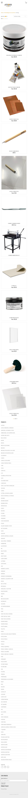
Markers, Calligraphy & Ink (7, 578)
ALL (7, 18)
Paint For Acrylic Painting (6, 613)
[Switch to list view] (6, 16)
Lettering (3, 561)
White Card (3, 757)
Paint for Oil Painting (5, 619)
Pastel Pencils (4, 639)
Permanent (3, 659)
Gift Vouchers (4, 528)
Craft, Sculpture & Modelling (7, 485)
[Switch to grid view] (5, 16)
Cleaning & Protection (6, 475)
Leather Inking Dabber (14, 381)
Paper (2, 631)
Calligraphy (3, 455)
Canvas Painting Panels (6, 463)
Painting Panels (4, 624)
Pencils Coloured (5, 651)
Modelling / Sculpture (6, 588)
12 (3, 18)
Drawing (3, 498)
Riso (2, 684)
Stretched (3, 722)
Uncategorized (4, 739)
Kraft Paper (3, 556)
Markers (3, 573)
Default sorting (17, 16)
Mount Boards (4, 591)
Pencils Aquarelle (5, 646)
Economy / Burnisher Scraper (14, 223)
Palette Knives (4, 626)
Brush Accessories (5, 445)
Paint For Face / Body (5, 616)
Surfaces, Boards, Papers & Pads (8, 727)
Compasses (3, 483)
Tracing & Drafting (5, 737)
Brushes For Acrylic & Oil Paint (8, 450)
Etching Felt (14, 285)
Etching (2, 513)
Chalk (2, 468)
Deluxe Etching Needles (14, 151)
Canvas (2, 458)
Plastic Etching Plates (14, 413)
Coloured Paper (4, 480)
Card (2, 465)
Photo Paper (4, 661)
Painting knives (4, 621)
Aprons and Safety (5, 435)
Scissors (3, 694)
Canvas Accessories (5, 460)
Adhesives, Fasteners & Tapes (7, 430)
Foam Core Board (5, 520)
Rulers (2, 689)
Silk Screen (3, 712)
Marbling (3, 571)
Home (2, 12)
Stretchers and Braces (6, 724)
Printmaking (3, 676)
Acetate (2, 425)
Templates (3, 734)
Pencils (2, 644)
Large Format (4, 558)
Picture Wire (4, 666)
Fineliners (3, 518)
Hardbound (3, 543)
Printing (3, 674)
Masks (2, 581)
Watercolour (4, 747)
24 (5, 18)
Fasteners (3, 515)
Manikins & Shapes (5, 568)
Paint (2, 611)
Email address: (4, 778)
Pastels (2, 641)
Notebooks (3, 601)
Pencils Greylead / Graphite (7, 654)
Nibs (2, 596)
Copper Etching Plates (14, 119)
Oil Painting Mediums (5, 606)
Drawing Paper (4, 503)
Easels (2, 508)
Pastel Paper (4, 636)
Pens (2, 656)
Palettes (3, 629)
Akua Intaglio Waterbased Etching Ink (14, 55)
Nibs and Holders (5, 598)
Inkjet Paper (4, 551)
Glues (2, 531)
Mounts (2, 593)
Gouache (3, 533)
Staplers (3, 719)
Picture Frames (4, 664)
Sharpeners (3, 706)
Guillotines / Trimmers (6, 541)
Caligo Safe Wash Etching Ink (14, 87)
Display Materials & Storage (7, 495)
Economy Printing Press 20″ (14, 255)
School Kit (3, 691)
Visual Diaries (4, 742)
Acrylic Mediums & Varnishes (7, 427)
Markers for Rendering (6, 576)
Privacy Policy (4, 789)
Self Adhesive (4, 701)
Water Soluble (4, 744)
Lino (2, 566)
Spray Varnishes (4, 717)
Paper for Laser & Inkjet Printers (8, 634)
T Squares (3, 729)
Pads (2, 608)
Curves (2, 490)
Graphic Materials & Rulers (7, 536)
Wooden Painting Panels (6, 759)
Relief (2, 681)
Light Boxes (3, 563)
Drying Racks (4, 505)
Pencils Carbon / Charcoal (7, 649)
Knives (2, 553)
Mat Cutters (3, 583)
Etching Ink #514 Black (14, 317)
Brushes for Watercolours (7, 453)
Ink (1, 548)
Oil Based (3, 603)
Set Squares (4, 704)
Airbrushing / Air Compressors (8, 432)
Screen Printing (4, 699)
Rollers (3, 686)
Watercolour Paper (5, 754)
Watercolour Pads (5, 752)
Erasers (3, 510)
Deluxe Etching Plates (14, 191)
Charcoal (3, 470)
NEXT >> (16, 418)
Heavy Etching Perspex (14, 349)
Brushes (3, 448)
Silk (2, 709)
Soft (2, 714)
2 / (14, 418)
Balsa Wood (3, 438)
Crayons (3, 488)
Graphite (3, 538)
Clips (2, 478)
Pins (2, 669)
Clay (2, 473)
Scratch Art (3, 696)
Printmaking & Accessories (9, 12)
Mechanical (3, 586)
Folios (2, 523)
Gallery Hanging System (6, 525)
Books (2, 443)
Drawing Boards (4, 500)
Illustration (4, 546)
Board (2, 440)
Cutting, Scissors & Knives (7, 493)
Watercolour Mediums (6, 749)
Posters (3, 671)
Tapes (2, 732)
